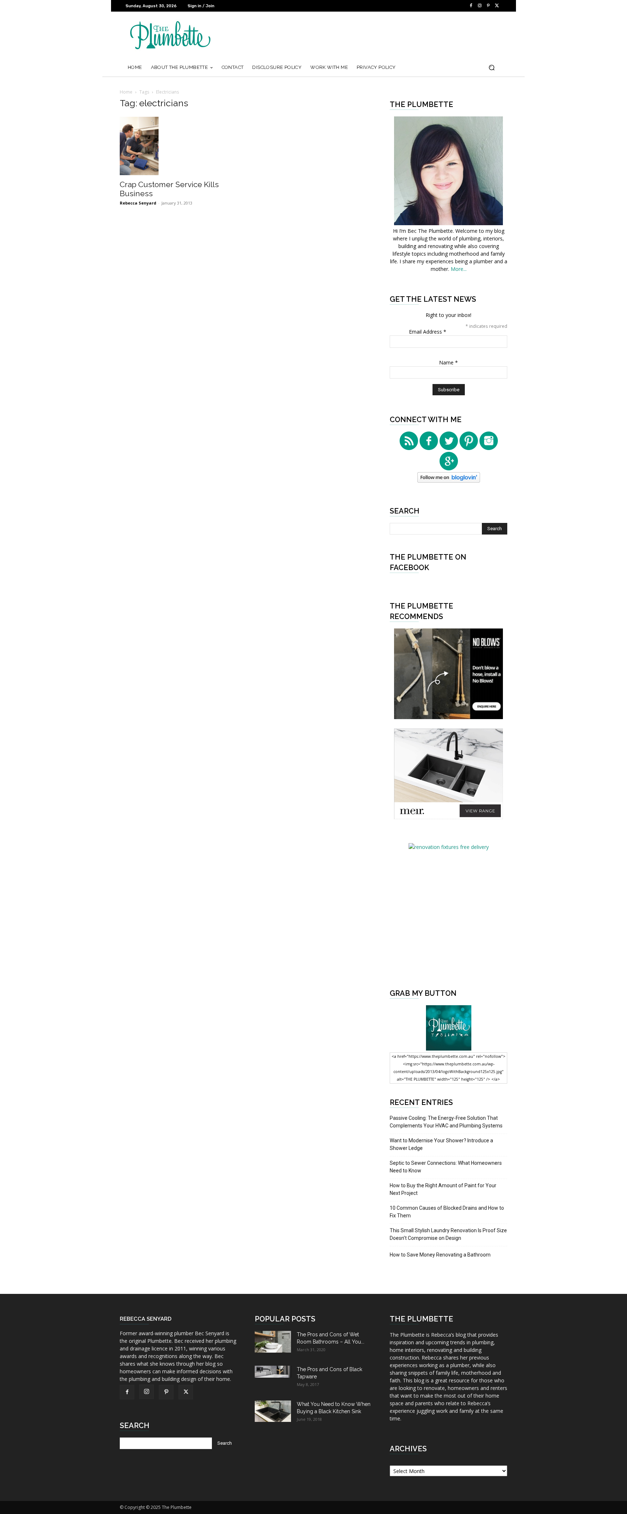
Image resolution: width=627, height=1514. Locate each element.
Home (126, 92)
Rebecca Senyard (138, 203)
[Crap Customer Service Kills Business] (178, 146)
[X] (497, 5)
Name (448, 362)
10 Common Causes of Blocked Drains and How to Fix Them (447, 1211)
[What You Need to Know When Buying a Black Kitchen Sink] (273, 1411)
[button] (491, 67)
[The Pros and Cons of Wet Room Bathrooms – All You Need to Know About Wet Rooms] (273, 1342)
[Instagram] (479, 5)
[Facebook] (471, 5)
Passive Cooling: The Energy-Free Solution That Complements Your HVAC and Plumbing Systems (446, 1122)
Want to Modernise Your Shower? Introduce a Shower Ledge (441, 1144)
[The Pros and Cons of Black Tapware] (273, 1372)
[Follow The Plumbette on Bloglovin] (448, 480)
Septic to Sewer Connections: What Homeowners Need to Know (446, 1166)
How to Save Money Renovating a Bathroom (440, 1255)
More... (459, 268)
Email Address (427, 331)
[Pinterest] (488, 5)
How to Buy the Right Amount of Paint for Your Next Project (443, 1189)
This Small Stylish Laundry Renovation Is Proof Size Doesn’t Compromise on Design (448, 1234)
